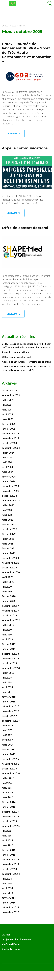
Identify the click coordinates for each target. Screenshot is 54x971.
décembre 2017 (10, 706)
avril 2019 (7, 639)
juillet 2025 (8, 400)
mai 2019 (7, 634)
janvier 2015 (8, 854)
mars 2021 (7, 543)
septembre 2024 (11, 448)
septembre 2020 (11, 572)
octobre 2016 (9, 768)
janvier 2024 (8, 481)
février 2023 (9, 524)
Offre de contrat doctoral (25, 228)
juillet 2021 (8, 538)
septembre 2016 (11, 773)
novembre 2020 (10, 562)
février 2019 (9, 644)
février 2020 (9, 596)
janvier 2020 (8, 601)
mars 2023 (7, 519)
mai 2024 (7, 462)
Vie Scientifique (11, 944)
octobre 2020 (9, 567)
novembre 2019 (10, 610)
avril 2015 (7, 840)
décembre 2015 (10, 811)
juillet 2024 (8, 452)
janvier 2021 (8, 553)
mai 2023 (7, 515)
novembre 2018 (10, 658)
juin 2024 (7, 457)
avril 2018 (7, 687)
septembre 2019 (11, 620)
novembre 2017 (10, 711)
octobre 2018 (9, 663)
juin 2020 (7, 586)
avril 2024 (7, 467)
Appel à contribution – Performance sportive (26, 361)
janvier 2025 (8, 428)
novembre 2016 (10, 763)
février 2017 (9, 749)
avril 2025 (7, 414)
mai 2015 (7, 835)
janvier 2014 (8, 902)
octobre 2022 (9, 529)
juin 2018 (7, 677)
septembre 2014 (11, 874)
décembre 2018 (10, 653)
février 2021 (9, 548)
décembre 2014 (10, 859)
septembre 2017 (11, 720)
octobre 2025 (9, 390)
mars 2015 (7, 845)
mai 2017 (7, 735)
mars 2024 (7, 471)
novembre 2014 (10, 864)
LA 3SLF (6, 934)
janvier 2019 (8, 649)
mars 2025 (7, 419)
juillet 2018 (8, 672)
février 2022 (9, 534)
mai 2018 (7, 682)
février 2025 (9, 424)
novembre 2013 (10, 912)
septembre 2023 (11, 500)
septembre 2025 (11, 395)
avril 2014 (7, 888)
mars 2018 (7, 692)
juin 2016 (7, 783)
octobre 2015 (9, 821)
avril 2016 (7, 792)
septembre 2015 (11, 826)
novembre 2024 (10, 438)
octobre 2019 (9, 615)
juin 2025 (7, 404)
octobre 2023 (9, 495)
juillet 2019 (8, 625)
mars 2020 (7, 591)
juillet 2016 (8, 778)
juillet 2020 (8, 582)
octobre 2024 (9, 443)
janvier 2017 (8, 754)
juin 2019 (7, 629)
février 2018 (9, 696)
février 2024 (9, 476)
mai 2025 (7, 409)
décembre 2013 (10, 907)
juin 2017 (7, 730)
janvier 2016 (8, 806)
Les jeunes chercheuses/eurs (18, 939)
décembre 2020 (10, 558)
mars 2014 (7, 893)
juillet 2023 (8, 505)
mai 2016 (7, 787)
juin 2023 (7, 510)
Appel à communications (25, 148)
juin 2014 (7, 878)
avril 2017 (7, 739)
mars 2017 (7, 744)
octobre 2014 (9, 869)
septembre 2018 (11, 668)
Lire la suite (13, 133)
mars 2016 (7, 797)
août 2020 (7, 577)
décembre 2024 (10, 433)
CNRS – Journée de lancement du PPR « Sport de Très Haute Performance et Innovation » (26, 52)
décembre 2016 (10, 759)
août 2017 (7, 725)
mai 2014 (7, 883)
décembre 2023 (10, 486)
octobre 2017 (9, 716)
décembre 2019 (10, 605)
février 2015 (9, 850)
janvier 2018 (8, 701)
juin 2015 (7, 830)
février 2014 (9, 897)
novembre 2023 (10, 491)
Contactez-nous (11, 949)
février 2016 (9, 802)
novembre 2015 (10, 816)
